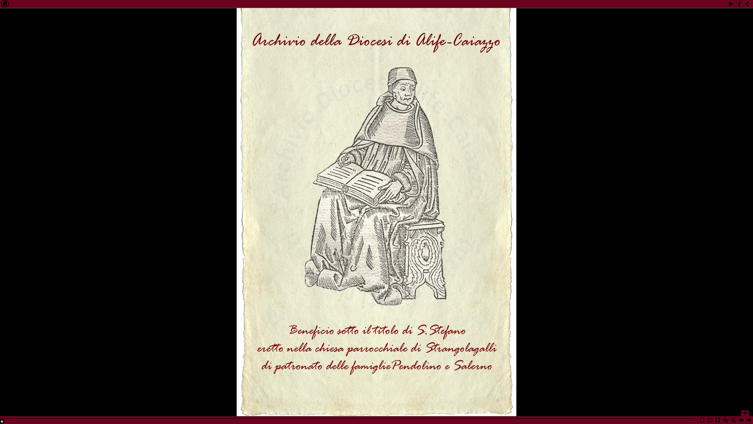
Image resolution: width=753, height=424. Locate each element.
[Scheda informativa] (739, 4)
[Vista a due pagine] (710, 420)
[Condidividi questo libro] (747, 4)
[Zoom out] (733, 420)
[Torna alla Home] (5, 4)
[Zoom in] (725, 420)
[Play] (731, 4)
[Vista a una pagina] (702, 420)
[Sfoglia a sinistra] (741, 420)
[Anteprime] (718, 420)
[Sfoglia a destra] (749, 420)
